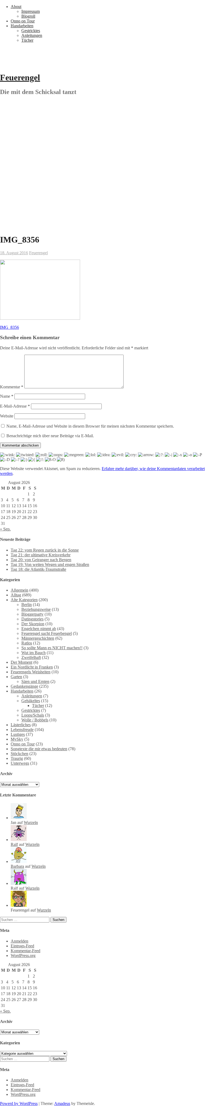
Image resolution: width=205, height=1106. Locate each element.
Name (6, 396)
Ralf (14, 844)
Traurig (17, 758)
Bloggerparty (32, 614)
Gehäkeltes (30, 700)
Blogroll (28, 16)
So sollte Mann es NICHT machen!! (51, 648)
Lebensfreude (22, 729)
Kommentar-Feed (25, 950)
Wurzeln (31, 822)
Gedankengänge (24, 686)
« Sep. (5, 529)
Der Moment (21, 662)
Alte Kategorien (24, 599)
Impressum (30, 11)
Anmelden (19, 941)
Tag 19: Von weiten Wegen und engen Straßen (50, 564)
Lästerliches (21, 724)
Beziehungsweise (36, 609)
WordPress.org (23, 955)
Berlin (26, 604)
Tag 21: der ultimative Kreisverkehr (40, 555)
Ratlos (26, 643)
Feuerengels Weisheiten (30, 672)
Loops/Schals (32, 715)
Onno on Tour (23, 21)
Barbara (17, 866)
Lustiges (18, 734)
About (16, 6)
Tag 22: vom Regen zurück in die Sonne (45, 550)
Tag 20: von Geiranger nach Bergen (41, 559)
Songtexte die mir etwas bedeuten (39, 749)
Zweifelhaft (31, 657)
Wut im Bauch (33, 652)
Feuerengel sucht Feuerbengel (46, 633)
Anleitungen (31, 35)
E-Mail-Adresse (15, 406)
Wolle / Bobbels (34, 720)
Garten (16, 676)
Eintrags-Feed (22, 946)
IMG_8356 (9, 327)
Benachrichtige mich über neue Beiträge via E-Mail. (50, 435)
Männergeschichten (37, 638)
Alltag (16, 595)
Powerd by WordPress (19, 1103)
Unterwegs (20, 763)
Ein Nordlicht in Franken (32, 667)
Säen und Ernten (35, 681)
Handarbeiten (22, 26)
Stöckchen (19, 753)
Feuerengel (20, 77)
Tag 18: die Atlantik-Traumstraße (38, 569)
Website (6, 416)
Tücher (27, 40)
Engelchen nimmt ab (38, 628)
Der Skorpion (32, 624)
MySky (17, 739)
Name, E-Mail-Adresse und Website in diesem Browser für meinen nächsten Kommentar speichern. (90, 426)
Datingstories (32, 619)
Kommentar (11, 387)
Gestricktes (30, 30)
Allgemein (19, 590)
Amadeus (62, 1103)
